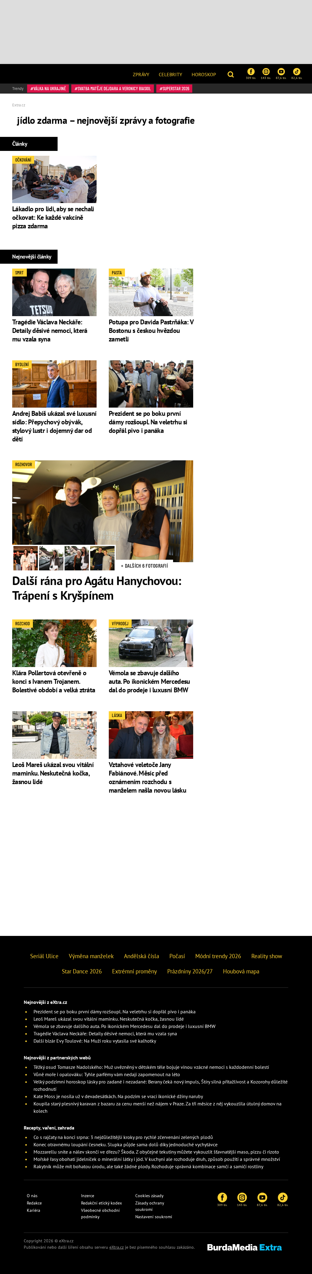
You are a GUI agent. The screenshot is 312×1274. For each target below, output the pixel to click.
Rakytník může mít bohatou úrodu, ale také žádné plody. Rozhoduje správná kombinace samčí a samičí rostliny (148, 1166)
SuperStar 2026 (176, 88)
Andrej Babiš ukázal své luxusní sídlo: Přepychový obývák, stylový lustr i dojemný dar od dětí (54, 426)
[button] (231, 74)
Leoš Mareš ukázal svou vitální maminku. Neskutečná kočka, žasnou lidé (53, 773)
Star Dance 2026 (82, 971)
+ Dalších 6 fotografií (144, 565)
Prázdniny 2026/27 (190, 971)
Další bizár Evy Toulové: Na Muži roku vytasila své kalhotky (95, 1041)
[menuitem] (141, 74)
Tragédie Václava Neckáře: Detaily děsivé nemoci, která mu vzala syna (49, 330)
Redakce (34, 1203)
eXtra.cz (116, 1247)
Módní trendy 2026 (218, 956)
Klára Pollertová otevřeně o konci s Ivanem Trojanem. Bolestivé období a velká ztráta (53, 681)
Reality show (266, 956)
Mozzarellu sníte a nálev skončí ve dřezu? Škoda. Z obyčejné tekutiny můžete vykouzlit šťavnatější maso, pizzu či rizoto (156, 1152)
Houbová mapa (241, 971)
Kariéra (33, 1210)
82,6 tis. (296, 78)
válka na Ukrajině (50, 88)
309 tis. (251, 78)
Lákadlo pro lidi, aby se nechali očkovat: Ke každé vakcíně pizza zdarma (53, 217)
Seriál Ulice (44, 956)
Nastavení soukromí (153, 1216)
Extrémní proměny (134, 971)
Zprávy (141, 74)
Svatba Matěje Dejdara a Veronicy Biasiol (114, 88)
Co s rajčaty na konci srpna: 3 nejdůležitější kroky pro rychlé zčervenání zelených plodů (123, 1137)
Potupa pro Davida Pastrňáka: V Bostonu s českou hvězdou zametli (151, 330)
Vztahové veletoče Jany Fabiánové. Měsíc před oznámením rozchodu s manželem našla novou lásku (147, 777)
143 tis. (266, 78)
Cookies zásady (149, 1195)
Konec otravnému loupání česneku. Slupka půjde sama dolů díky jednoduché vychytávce (126, 1144)
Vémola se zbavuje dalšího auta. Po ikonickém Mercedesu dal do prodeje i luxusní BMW (149, 681)
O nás (32, 1195)
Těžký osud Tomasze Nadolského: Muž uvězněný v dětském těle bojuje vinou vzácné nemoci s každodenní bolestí (151, 1067)
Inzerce (87, 1195)
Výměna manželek (91, 956)
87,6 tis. (281, 78)
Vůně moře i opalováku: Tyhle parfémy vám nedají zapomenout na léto (107, 1074)
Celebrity (170, 74)
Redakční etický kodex (101, 1203)
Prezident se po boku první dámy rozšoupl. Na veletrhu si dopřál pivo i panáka (148, 422)
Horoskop (204, 74)
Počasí (177, 956)
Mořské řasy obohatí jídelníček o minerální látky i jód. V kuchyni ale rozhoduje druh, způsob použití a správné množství (157, 1159)
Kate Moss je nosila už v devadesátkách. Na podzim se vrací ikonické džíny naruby (118, 1096)
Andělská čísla (141, 956)
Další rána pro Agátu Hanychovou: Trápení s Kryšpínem (96, 588)
